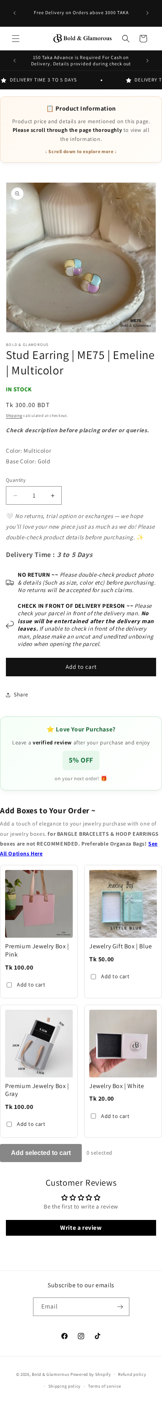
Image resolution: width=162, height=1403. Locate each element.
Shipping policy (64, 1386)
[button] (15, 38)
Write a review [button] (80, 1227)
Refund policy (132, 1374)
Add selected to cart (41, 1152)
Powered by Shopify (90, 1374)
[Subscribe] (120, 1306)
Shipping (14, 415)
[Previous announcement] (14, 13)
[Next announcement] (147, 13)
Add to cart (31, 984)
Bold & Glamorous (50, 1374)
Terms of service (104, 1386)
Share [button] (21, 694)
